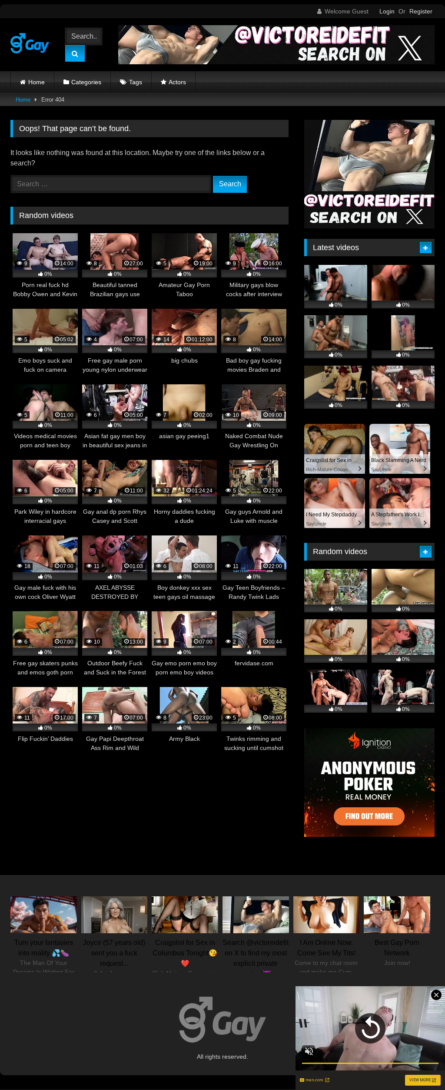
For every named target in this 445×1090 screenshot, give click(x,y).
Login (387, 11)
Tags (135, 82)
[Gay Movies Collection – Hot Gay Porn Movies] (31, 44)
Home (36, 82)
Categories (86, 82)
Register (420, 11)
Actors (177, 82)
